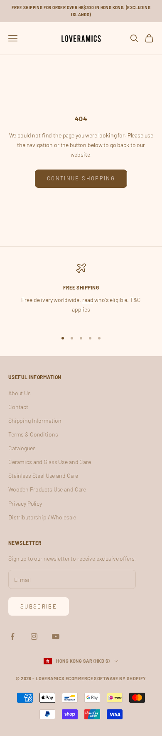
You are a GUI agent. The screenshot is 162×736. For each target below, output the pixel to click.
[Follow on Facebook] (12, 636)
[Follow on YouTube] (56, 636)
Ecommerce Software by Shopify (106, 678)
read (87, 299)
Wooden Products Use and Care (47, 489)
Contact (18, 406)
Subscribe (38, 606)
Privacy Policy (25, 503)
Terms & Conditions (33, 434)
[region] (81, 293)
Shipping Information (34, 420)
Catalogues (22, 448)
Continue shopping (81, 178)
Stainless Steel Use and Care (43, 475)
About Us (19, 393)
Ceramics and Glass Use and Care (49, 461)
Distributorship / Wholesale (42, 517)
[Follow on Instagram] (34, 636)
